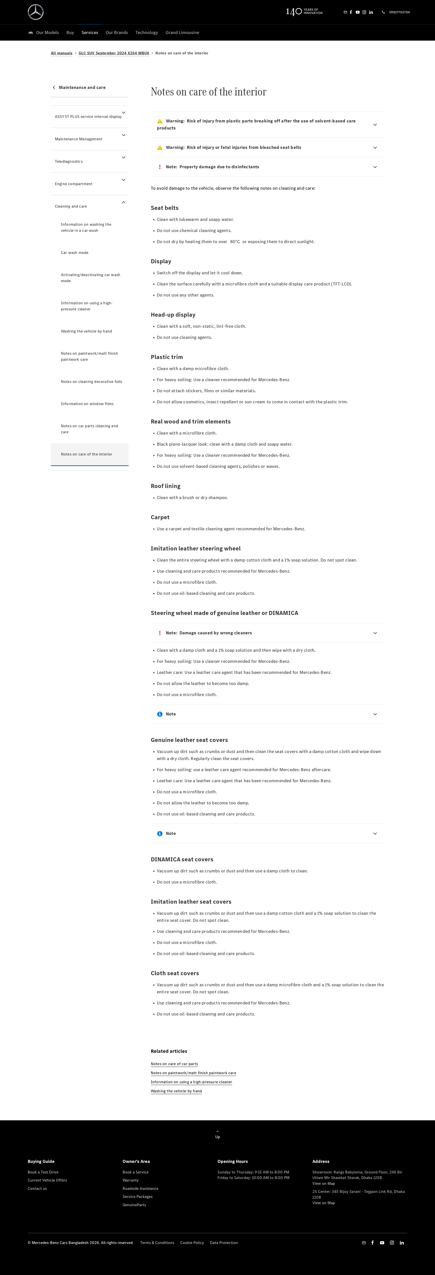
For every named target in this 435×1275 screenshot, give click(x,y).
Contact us (37, 1188)
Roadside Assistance (140, 1188)
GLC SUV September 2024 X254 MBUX (114, 53)
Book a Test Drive (43, 1172)
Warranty (131, 1180)
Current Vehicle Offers (47, 1180)
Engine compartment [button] (74, 183)
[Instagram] (364, 12)
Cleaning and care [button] (71, 206)
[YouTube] (357, 12)
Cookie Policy (192, 1242)
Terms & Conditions (157, 1242)
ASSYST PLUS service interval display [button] (88, 116)
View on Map (323, 1183)
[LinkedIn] (371, 12)
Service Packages (138, 1196)
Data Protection (224, 1242)
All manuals (61, 53)
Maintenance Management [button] (78, 139)
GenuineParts (134, 1204)
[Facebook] (351, 12)
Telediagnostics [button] (69, 161)
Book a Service (136, 1172)
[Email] (345, 12)
